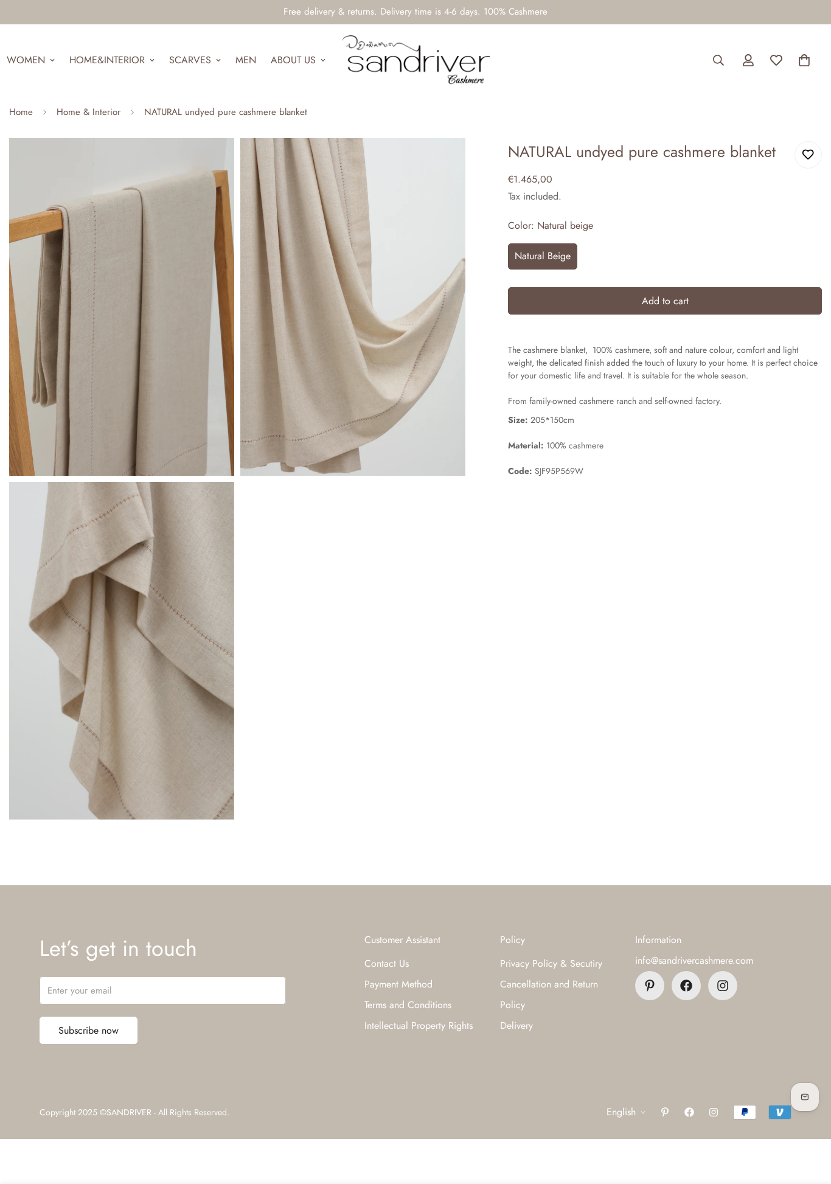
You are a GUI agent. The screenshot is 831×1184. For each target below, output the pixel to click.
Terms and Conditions (407, 1005)
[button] (804, 60)
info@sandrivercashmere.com (694, 960)
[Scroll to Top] (807, 1118)
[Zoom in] (211, 164)
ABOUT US (293, 60)
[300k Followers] (686, 985)
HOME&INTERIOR (107, 60)
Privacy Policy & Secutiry (551, 963)
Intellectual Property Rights (418, 1026)
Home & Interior (88, 112)
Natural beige (543, 256)
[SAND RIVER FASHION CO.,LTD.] (415, 60)
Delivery (516, 1026)
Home (21, 112)
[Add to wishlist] (808, 155)
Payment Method (398, 984)
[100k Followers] (722, 985)
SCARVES (190, 60)
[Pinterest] (649, 985)
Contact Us (386, 963)
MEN (245, 60)
